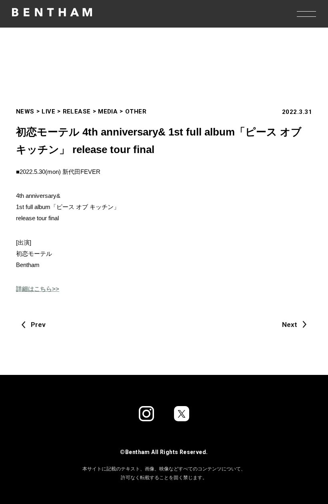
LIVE (48, 111)
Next (289, 325)
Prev (38, 325)
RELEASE (77, 111)
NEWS (25, 111)
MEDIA (108, 111)
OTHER (135, 111)
